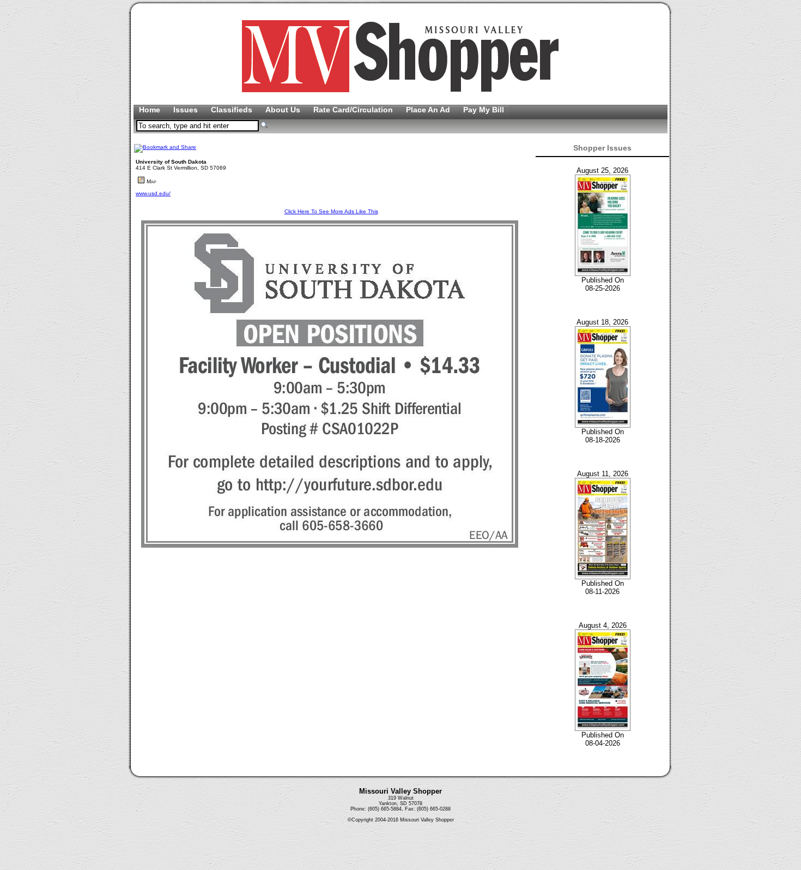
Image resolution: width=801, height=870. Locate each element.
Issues (186, 109)
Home (150, 109)
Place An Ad (429, 109)
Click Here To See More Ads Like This (331, 211)
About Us (283, 109)
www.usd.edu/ (153, 193)
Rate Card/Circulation (354, 109)
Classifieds (232, 109)
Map (151, 181)
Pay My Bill (483, 109)
